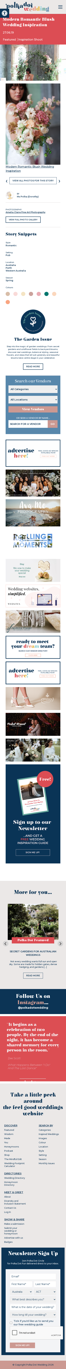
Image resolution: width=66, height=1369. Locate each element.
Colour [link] (42, 1142)
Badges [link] (8, 1242)
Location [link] (43, 1146)
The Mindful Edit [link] (13, 1159)
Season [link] (42, 1159)
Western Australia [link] (16, 270)
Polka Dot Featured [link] (33, 940)
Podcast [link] (8, 1151)
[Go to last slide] (5, 943)
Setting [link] (43, 1155)
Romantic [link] (11, 245)
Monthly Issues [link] (47, 1163)
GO (53, 424)
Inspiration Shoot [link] (30, 39)
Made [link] (7, 1138)
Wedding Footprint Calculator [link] (14, 1164)
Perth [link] (9, 268)
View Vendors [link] (33, 409)
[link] (4, 13)
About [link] (7, 1196)
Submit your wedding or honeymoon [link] (11, 1231)
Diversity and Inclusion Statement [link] (15, 1202)
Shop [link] (7, 1155)
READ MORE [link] (33, 366)
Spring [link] (9, 280)
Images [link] (43, 1138)
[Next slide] (60, 943)
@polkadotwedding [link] (33, 1007)
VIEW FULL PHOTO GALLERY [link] (23, 219)
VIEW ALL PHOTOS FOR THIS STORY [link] (33, 180)
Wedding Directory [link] (14, 1178)
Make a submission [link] (14, 1224)
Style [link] (41, 1151)
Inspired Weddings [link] (49, 1134)
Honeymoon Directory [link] (11, 1183)
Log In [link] (7, 1212)
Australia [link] (11, 265)
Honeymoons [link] (11, 1146)
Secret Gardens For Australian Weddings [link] (33, 953)
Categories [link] (45, 1130)
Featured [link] (10, 39)
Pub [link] (8, 255)
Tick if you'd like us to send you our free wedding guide (33, 1322)
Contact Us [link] (10, 1208)
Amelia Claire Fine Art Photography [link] (25, 212)
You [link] (6, 1142)
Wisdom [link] (8, 1134)
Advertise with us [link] (13, 1237)
